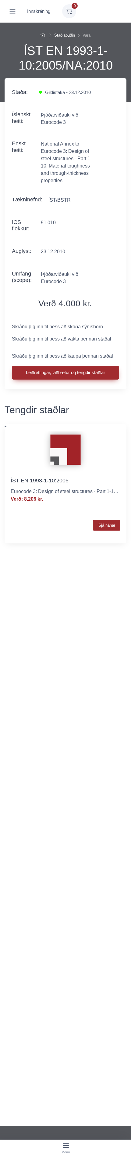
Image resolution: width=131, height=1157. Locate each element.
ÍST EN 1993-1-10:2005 (40, 481)
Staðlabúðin (64, 35)
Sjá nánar (106, 525)
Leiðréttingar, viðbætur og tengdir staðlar (65, 372)
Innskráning (38, 11)
